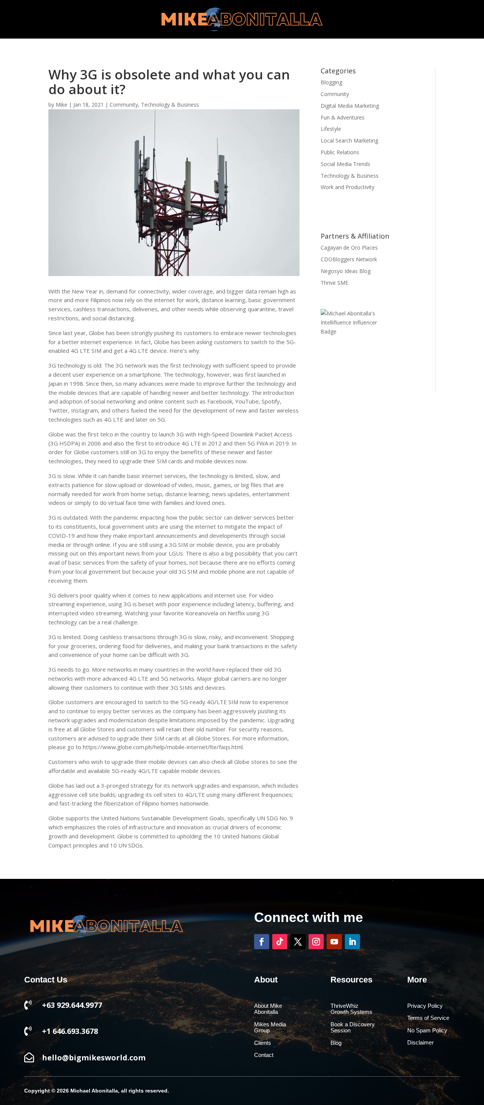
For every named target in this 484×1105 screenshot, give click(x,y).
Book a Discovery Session (352, 1027)
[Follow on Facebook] (261, 941)
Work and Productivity (347, 187)
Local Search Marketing (349, 140)
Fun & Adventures (343, 117)
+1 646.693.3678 (70, 1031)
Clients (262, 1043)
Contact (263, 1055)
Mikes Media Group (270, 1027)
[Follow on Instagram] (316, 941)
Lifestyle (331, 128)
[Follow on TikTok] (279, 941)
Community (124, 104)
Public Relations (340, 152)
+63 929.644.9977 (72, 1005)
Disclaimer (420, 1043)
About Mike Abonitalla (268, 1009)
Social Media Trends (345, 164)
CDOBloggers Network (349, 259)
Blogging (331, 82)
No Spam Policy (427, 1030)
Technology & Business (170, 104)
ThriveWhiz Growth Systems (351, 1009)
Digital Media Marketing (350, 105)
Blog (335, 1043)
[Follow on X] (298, 941)
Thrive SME (334, 282)
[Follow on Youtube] (334, 941)
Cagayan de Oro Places (349, 247)
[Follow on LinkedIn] (352, 941)
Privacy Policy (425, 1006)
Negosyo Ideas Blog (346, 271)
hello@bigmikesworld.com (94, 1057)
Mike (61, 104)
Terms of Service (428, 1018)
